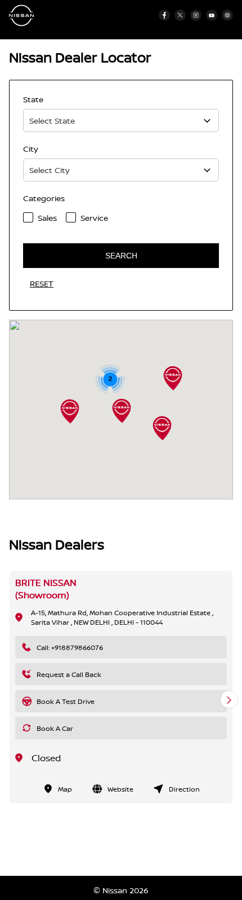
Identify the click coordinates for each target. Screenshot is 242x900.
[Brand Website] (227, 15)
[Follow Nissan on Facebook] (164, 15)
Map (65, 789)
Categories (44, 198)
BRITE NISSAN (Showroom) (46, 588)
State (33, 99)
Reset (41, 283)
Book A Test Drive (66, 701)
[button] (162, 428)
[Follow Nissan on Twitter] (180, 15)
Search (121, 255)
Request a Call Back (69, 674)
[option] (121, 687)
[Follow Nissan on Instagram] (195, 15)
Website (120, 789)
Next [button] (229, 699)
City (30, 148)
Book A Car (55, 728)
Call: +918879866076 (70, 647)
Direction (184, 789)
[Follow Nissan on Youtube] (211, 15)
